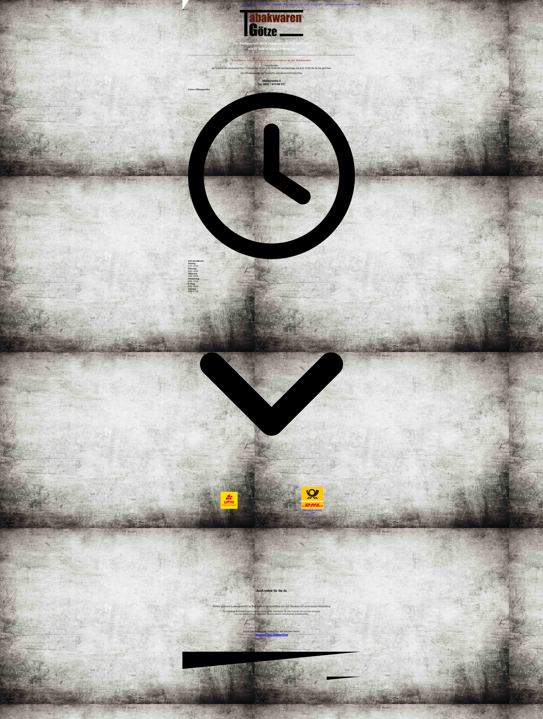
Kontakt (316, 4)
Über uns (263, 4)
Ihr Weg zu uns (298, 4)
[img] (271, 23)
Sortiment (278, 4)
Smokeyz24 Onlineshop (339, 4)
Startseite (248, 4)
